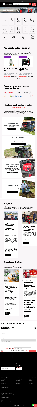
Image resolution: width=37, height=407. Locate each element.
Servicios (18, 377)
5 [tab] (20, 14)
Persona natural (5, 327)
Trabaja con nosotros (5, 386)
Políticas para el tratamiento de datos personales (10, 394)
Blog (1, 382)
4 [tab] (19, 14)
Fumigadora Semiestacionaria (24, 69)
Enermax (30, 382)
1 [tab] (16, 14)
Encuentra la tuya (12, 172)
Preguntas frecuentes (5, 388)
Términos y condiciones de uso (6, 393)
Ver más (11, 128)
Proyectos (3, 379)
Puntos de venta (4, 384)
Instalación (18, 380)
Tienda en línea (34, 4)
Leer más (7, 313)
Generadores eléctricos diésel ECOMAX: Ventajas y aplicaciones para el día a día (11, 290)
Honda (30, 379)
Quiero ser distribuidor (5, 387)
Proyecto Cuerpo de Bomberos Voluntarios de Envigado (29, 228)
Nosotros (2, 380)
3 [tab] (18, 14)
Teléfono (30, 356)
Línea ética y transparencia (6, 398)
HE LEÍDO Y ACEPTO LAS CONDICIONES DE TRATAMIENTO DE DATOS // (14, 351)
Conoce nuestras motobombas (18, 143)
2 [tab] (17, 14)
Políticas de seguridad (5, 397)
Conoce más (8, 255)
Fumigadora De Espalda (10, 68)
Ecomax (30, 380)
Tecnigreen (31, 383)
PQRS (2, 400)
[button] (17, 78)
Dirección (7, 356)
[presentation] (2, 67)
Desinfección (18, 383)
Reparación (18, 382)
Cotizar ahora (7, 76)
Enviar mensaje (32, 351)
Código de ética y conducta (6, 401)
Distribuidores (3, 383)
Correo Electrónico (18, 356)
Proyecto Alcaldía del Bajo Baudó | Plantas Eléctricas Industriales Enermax (9, 227)
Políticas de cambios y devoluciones (7, 396)
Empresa (13, 327)
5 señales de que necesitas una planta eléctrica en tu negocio (29, 285)
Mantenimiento (19, 379)
